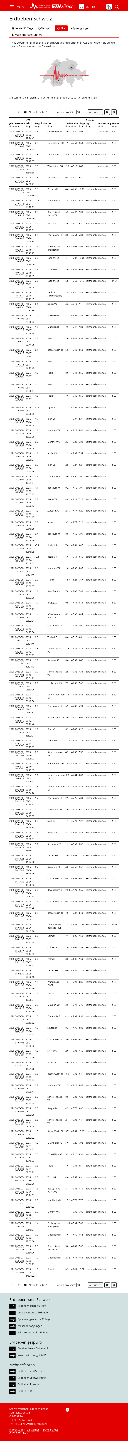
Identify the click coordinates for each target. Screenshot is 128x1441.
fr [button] (93, 6)
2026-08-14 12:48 (19, 547)
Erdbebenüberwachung (32, 1377)
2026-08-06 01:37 (19, 937)
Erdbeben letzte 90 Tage (32, 1306)
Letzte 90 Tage (24, 28)
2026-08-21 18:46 (19, 168)
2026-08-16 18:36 (19, 420)
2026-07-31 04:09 (19, 1167)
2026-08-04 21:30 (19, 983)
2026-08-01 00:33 (19, 1133)
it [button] (99, 6)
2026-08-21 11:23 (19, 191)
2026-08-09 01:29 (19, 822)
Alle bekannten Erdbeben (33, 1332)
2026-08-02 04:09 (19, 1110)
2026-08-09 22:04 (19, 788)
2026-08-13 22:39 (19, 581)
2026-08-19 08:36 (19, 259)
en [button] (87, 6)
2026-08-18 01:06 (19, 317)
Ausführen (95, 112)
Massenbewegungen (28, 35)
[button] (16, 6)
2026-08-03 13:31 (19, 1064)
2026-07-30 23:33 (19, 1179)
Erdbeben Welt (26, 1391)
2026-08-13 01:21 (19, 639)
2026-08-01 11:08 (19, 1121)
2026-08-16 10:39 (19, 443)
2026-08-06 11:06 (19, 914)
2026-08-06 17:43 (19, 868)
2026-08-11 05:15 (19, 742)
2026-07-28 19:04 (19, 1213)
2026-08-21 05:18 (19, 202)
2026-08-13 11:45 (19, 604)
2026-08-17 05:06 (19, 386)
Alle (62, 28)
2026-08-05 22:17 (19, 949)
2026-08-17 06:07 (19, 374)
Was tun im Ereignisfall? (32, 1355)
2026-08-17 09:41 (19, 340)
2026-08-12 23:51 (19, 650)
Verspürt (46, 28)
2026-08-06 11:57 (19, 891)
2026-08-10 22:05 (19, 754)
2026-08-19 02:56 (19, 282)
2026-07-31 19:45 (19, 1156)
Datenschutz (50, 1429)
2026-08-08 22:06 (19, 834)
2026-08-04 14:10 (19, 1006)
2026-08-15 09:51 (19, 512)
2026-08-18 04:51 (19, 305)
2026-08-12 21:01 (19, 662)
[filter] (12, 126)
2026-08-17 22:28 (19, 328)
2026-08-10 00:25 (19, 777)
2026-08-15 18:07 (19, 489)
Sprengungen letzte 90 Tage (34, 1319)
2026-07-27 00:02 (19, 1236)
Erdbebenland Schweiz (31, 1371)
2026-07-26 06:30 (19, 1259)
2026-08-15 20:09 (19, 478)
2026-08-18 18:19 (19, 294)
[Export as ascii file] (114, 112)
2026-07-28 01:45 (19, 1225)
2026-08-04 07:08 (19, 1041)
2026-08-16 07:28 (19, 455)
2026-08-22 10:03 (19, 144)
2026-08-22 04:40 (19, 156)
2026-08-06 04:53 (19, 926)
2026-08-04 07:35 (19, 1029)
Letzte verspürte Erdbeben (33, 1312)
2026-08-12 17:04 (19, 673)
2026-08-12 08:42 (19, 696)
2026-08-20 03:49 (19, 236)
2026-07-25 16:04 (19, 1271)
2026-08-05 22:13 (19, 960)
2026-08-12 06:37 (19, 707)
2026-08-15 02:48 (19, 524)
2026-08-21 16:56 (19, 179)
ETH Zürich (24, 1433)
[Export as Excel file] (107, 112)
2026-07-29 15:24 (19, 1190)
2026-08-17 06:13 (19, 363)
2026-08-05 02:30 (19, 972)
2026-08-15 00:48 (19, 535)
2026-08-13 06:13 (19, 627)
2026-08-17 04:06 (19, 409)
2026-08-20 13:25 (19, 225)
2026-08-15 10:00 (19, 501)
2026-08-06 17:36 (19, 880)
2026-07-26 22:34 (19, 1248)
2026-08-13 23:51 (19, 570)
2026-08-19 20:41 (19, 248)
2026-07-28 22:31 (19, 1202)
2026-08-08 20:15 (19, 846)
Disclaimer (33, 1429)
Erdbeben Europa (28, 1384)
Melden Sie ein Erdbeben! (33, 1348)
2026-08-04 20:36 (19, 995)
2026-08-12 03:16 (19, 719)
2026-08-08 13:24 (19, 857)
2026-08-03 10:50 (19, 1075)
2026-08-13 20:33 (19, 593)
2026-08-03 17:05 (19, 1052)
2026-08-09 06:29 (19, 811)
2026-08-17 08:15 (19, 351)
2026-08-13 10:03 (19, 616)
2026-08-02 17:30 (19, 1098)
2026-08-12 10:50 (19, 685)
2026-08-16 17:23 (19, 432)
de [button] (81, 6)
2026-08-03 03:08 (19, 1087)
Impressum (16, 1429)
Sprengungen (81, 28)
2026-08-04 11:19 (19, 1018)
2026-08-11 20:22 (19, 731)
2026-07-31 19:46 (19, 1144)
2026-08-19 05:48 (19, 271)
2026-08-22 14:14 (19, 133)
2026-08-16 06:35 (19, 466)
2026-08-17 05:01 (19, 397)
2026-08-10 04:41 (19, 765)
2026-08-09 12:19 (19, 799)
